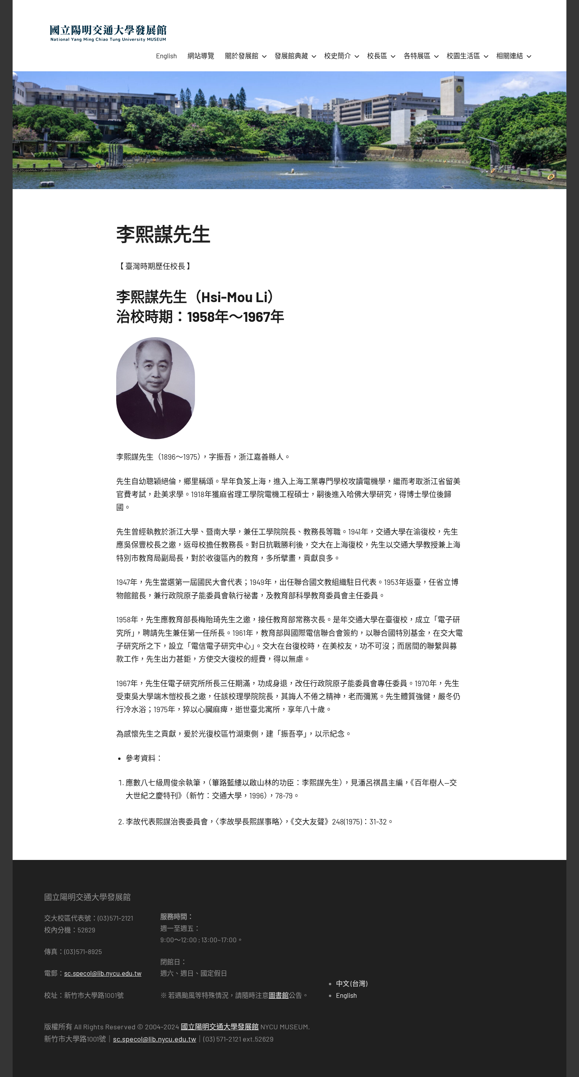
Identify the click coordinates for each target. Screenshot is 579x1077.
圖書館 (279, 995)
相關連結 (509, 55)
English (166, 55)
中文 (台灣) (351, 983)
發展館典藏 (291, 55)
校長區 (377, 55)
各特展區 (417, 55)
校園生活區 (463, 55)
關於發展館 (241, 55)
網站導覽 (200, 55)
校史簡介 (337, 55)
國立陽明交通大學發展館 (220, 1026)
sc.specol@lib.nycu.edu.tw (102, 973)
